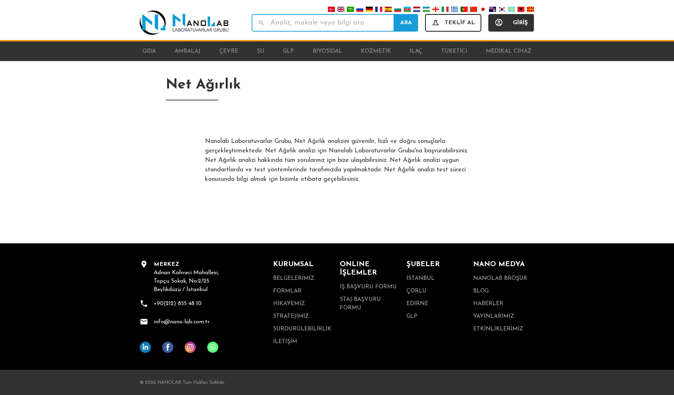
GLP (412, 316)
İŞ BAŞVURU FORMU (368, 287)
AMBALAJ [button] (187, 51)
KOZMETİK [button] (376, 51)
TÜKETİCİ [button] (454, 51)
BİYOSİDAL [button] (327, 51)
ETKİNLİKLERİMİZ (498, 329)
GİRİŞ (520, 23)
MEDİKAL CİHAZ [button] (508, 51)
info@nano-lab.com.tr (182, 322)
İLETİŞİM (285, 341)
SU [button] (260, 51)
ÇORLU (417, 291)
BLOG (481, 291)
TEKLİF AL (460, 23)
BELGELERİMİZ (294, 278)
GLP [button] (288, 51)
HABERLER (488, 304)
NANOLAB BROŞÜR (500, 278)
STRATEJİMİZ (291, 316)
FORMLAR (287, 291)
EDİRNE (417, 304)
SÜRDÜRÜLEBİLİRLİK (302, 329)
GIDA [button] (149, 51)
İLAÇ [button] (416, 51)
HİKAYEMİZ (289, 304)
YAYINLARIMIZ (493, 316)
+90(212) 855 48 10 (177, 304)
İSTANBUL (421, 278)
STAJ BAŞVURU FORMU (360, 304)
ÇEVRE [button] (228, 51)
